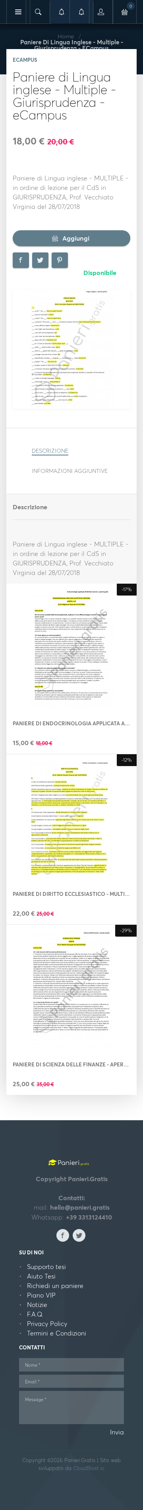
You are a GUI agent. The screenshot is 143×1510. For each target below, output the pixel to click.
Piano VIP (41, 1295)
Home (66, 36)
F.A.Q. (35, 1314)
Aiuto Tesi (41, 1276)
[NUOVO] (81, 12)
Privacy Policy (47, 1324)
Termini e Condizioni (56, 1333)
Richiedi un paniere (55, 1286)
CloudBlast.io (88, 1468)
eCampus (25, 60)
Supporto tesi (46, 1267)
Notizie (37, 1305)
